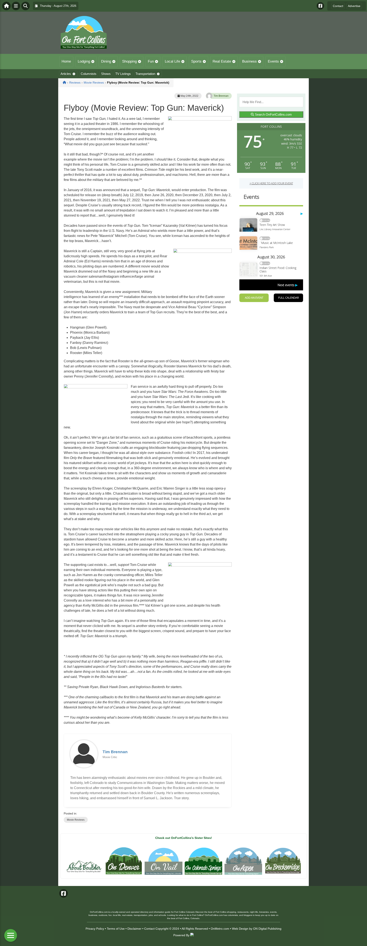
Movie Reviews (76, 819)
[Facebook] (320, 6)
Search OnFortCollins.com (273, 114)
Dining (106, 61)
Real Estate (222, 61)
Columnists (88, 74)
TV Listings (123, 74)
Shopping (129, 61)
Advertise (354, 6)
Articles (66, 74)
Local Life (172, 61)
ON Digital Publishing (267, 928)
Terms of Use (116, 928)
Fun (151, 61)
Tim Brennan (221, 95)
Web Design (240, 928)
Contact (338, 6)
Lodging (84, 61)
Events (273, 61)
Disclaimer (134, 928)
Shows (106, 74)
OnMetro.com (220, 928)
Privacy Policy (95, 928)
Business (249, 61)
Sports (196, 61)
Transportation (145, 74)
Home (66, 61)
